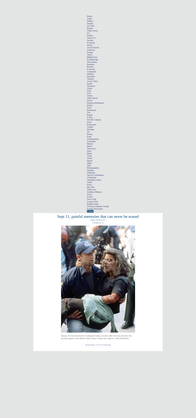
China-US (91, 38)
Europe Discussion (95, 209)
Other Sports (92, 98)
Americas (91, 50)
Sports (89, 84)
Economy (91, 43)
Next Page (107, 345)
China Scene (92, 31)
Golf (89, 93)
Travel (89, 100)
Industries (91, 76)
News (89, 185)
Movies (90, 144)
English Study (93, 204)
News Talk (91, 199)
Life (88, 112)
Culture (90, 127)
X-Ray (90, 117)
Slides (89, 163)
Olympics (91, 86)
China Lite (91, 189)
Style (89, 151)
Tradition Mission (94, 192)
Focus (89, 194)
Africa (89, 55)
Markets (90, 74)
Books (89, 134)
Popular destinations (95, 103)
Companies (91, 71)
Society (90, 23)
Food (89, 108)
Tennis (90, 96)
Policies (90, 67)
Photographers (93, 168)
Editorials (91, 173)
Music (89, 146)
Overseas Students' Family (98, 206)
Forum (90, 197)
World (89, 45)
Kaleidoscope (92, 59)
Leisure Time (92, 201)
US (88, 33)
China (89, 19)
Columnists (91, 177)
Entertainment (93, 139)
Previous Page (89, 345)
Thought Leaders (94, 180)
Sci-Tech (90, 26)
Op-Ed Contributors (95, 175)
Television (91, 148)
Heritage (90, 129)
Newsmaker (92, 62)
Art (88, 132)
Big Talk (90, 187)
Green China (92, 81)
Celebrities (91, 141)
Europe (90, 52)
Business (90, 64)
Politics (90, 21)
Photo (89, 153)
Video (89, 182)
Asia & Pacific (93, 47)
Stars (89, 91)
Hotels (89, 105)
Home (89, 16)
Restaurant (91, 110)
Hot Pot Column (94, 120)
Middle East (92, 57)
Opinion (90, 79)
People (90, 28)
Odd (89, 165)
